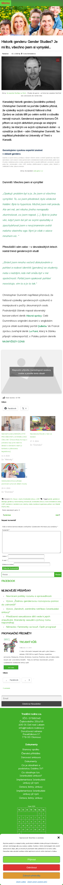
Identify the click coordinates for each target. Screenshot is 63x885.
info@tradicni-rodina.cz (31, 728)
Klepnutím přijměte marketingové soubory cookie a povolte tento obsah (31, 372)
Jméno (5, 556)
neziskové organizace (40, 504)
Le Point (33, 331)
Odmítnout (32, 867)
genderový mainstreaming (15, 501)
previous (7, 514)
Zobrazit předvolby (31, 875)
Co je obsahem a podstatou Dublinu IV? (30, 766)
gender (50, 499)
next (57, 514)
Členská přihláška (30, 753)
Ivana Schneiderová (51, 501)
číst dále (11, 667)
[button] (58, 837)
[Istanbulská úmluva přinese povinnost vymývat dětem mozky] (14, 470)
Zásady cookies (21, 881)
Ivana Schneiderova (29, 53)
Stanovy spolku (30, 749)
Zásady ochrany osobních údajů (37, 881)
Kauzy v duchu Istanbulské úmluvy (24, 499)
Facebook (8, 581)
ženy (7, 506)
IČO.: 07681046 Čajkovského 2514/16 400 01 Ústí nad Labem (31, 721)
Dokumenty (31, 761)
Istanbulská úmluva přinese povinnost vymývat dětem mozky (14, 482)
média (30, 504)
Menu (5, 3)
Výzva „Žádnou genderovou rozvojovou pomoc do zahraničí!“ (30, 602)
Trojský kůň (27, 642)
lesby (59, 501)
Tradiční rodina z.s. (31, 7)
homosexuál (27, 501)
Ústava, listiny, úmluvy (30, 786)
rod (54, 504)
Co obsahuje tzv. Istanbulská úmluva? (31, 773)
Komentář (6, 529)
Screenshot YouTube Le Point (16, 93)
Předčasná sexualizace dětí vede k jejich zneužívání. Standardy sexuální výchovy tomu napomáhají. (26, 619)
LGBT (38, 499)
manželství (9, 504)
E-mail (5, 560)
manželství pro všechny (20, 504)
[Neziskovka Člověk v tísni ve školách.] (43, 423)
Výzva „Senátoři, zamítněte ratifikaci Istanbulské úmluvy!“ (30, 610)
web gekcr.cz (38, 170)
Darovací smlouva (31, 757)
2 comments (6, 688)
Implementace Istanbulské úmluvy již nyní (30, 781)
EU (11, 499)
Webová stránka (7, 564)
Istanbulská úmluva (38, 501)
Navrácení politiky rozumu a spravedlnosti (29, 596)
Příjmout (32, 859)
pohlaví (49, 504)
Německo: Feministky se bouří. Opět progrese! (31, 627)
